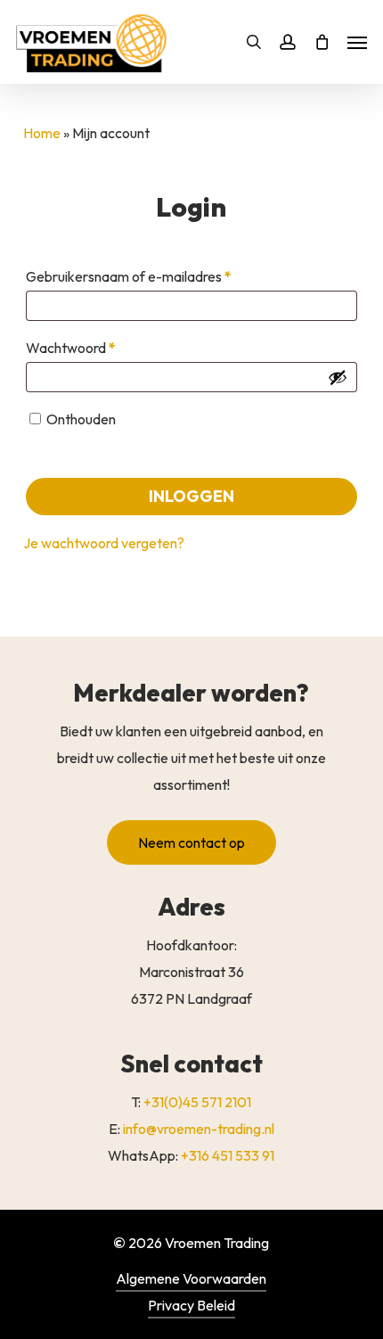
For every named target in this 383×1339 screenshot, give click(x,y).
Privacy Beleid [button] (191, 1305)
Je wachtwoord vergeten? (103, 543)
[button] (191, 842)
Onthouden (81, 419)
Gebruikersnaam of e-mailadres (149, 276)
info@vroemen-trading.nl (198, 1129)
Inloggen (191, 496)
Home (42, 133)
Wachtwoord (92, 347)
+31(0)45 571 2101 (197, 1102)
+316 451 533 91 (227, 1155)
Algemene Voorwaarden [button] (191, 1278)
